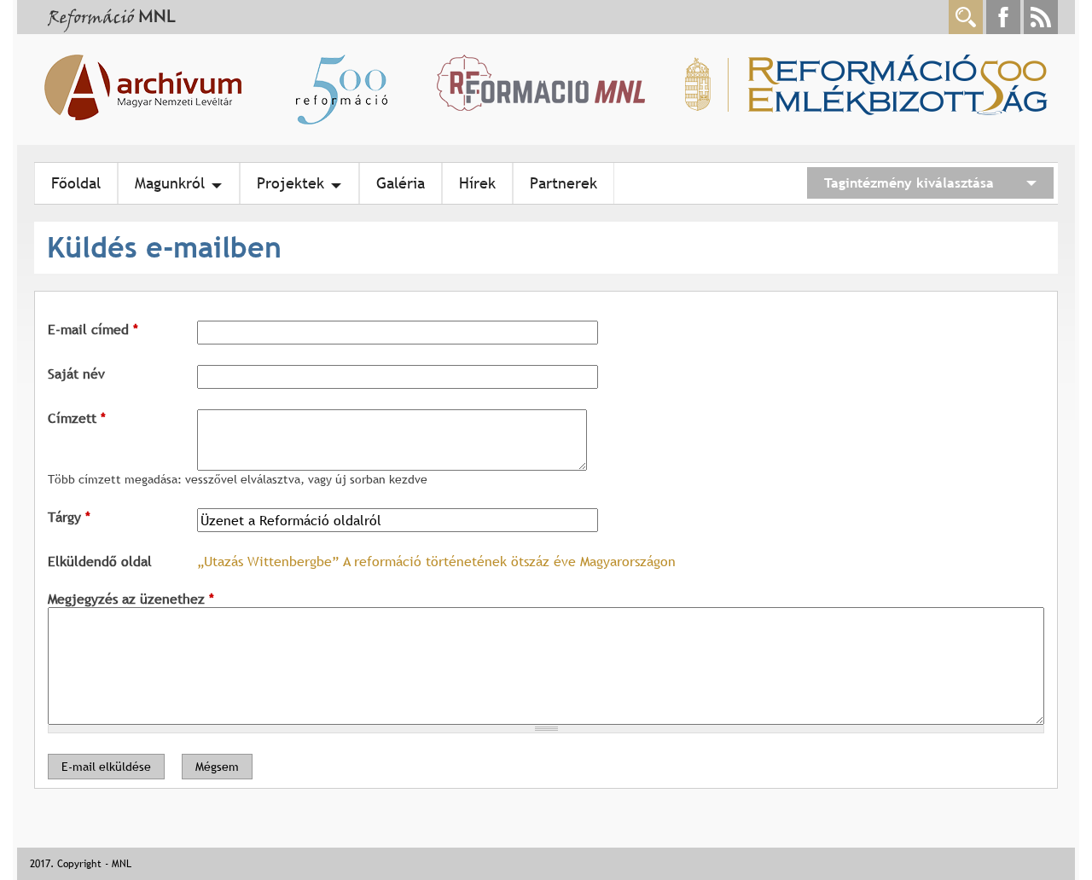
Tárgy (69, 516)
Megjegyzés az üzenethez (131, 598)
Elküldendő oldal (100, 561)
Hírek (477, 183)
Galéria (400, 183)
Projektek (290, 183)
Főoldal (76, 183)
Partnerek (563, 183)
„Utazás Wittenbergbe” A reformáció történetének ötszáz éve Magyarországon (436, 561)
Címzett (77, 417)
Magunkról (170, 183)
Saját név (76, 373)
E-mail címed (93, 329)
